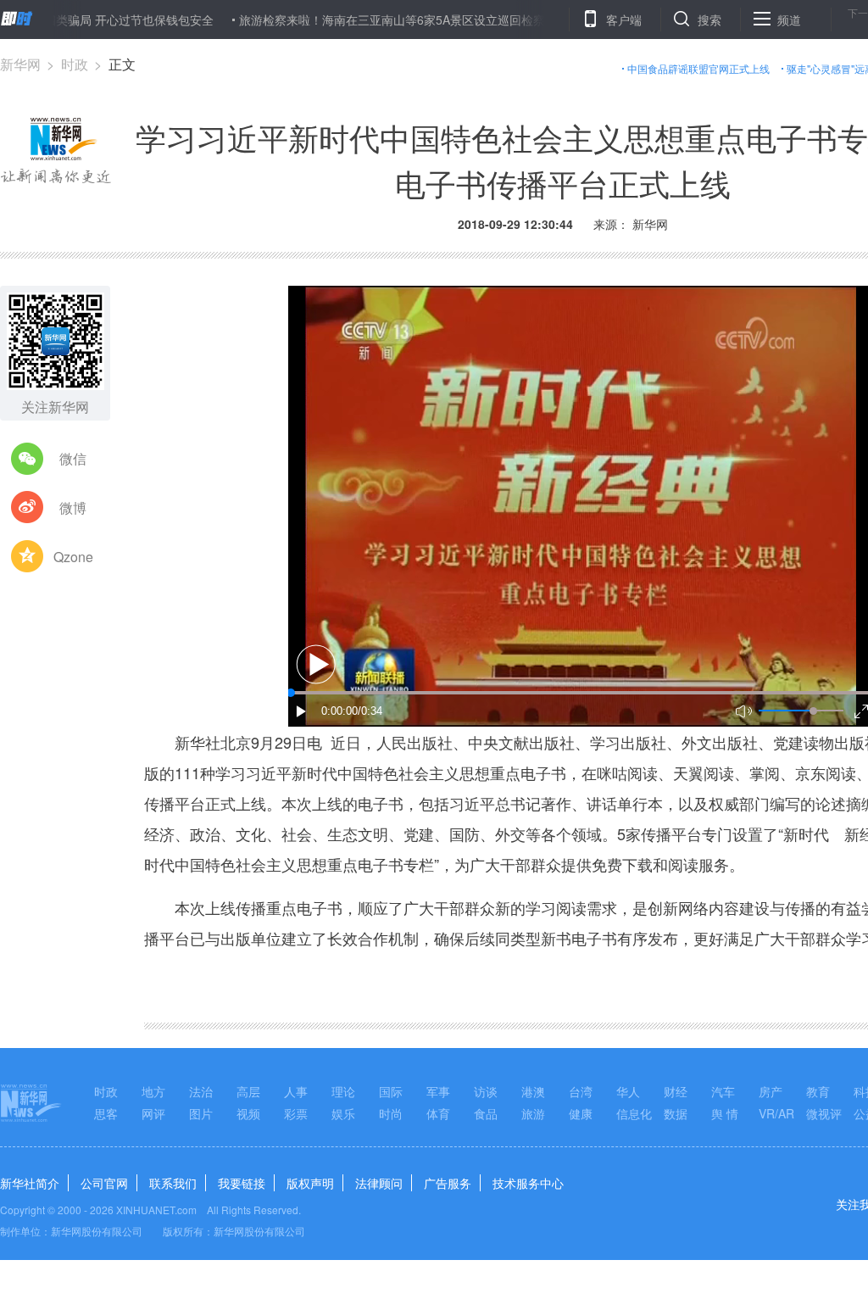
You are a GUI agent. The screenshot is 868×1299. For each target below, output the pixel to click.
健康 (581, 1113)
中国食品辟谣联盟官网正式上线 (698, 68)
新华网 (20, 64)
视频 (248, 1113)
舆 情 (724, 1113)
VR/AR (776, 1113)
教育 (818, 1091)
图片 (201, 1113)
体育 (438, 1113)
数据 (675, 1113)
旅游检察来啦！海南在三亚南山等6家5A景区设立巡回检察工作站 (376, 19)
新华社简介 (29, 1182)
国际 (391, 1091)
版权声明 (310, 1182)
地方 (153, 1091)
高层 (248, 1091)
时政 (74, 64)
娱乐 (343, 1113)
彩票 (296, 1113)
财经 (675, 1091)
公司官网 (104, 1182)
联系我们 (173, 1182)
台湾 (581, 1091)
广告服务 (447, 1182)
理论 (343, 1091)
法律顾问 (379, 1182)
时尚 (391, 1113)
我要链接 (241, 1182)
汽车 (723, 1091)
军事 (438, 1091)
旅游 (533, 1113)
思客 (106, 1113)
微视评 (824, 1113)
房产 (770, 1091)
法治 (201, 1091)
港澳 (533, 1091)
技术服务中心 (528, 1182)
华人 (628, 1091)
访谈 (486, 1091)
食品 (486, 1113)
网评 (153, 1113)
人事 (296, 1091)
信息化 (634, 1113)
